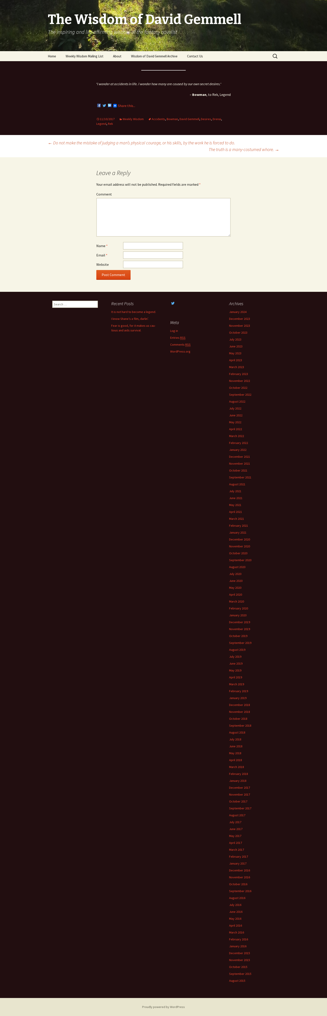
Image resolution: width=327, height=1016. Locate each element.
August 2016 (237, 898)
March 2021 (236, 519)
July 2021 (235, 491)
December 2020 (239, 539)
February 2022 (238, 443)
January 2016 (237, 946)
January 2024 (237, 312)
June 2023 (235, 346)
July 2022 (235, 408)
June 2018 (235, 746)
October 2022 (238, 388)
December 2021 (239, 457)
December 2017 (239, 788)
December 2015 (239, 953)
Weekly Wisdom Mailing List (84, 56)
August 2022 (237, 401)
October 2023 (238, 333)
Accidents (158, 119)
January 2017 (237, 863)
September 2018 (240, 726)
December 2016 (239, 870)
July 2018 (235, 739)
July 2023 (235, 339)
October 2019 (238, 636)
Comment (104, 194)
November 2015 (239, 960)
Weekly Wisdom (133, 119)
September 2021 (240, 477)
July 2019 (235, 657)
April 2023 (235, 360)
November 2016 (239, 877)
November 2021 (239, 464)
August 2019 (237, 650)
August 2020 (237, 567)
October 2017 (238, 801)
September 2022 (240, 395)
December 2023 (239, 319)
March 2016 (236, 932)
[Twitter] (104, 106)
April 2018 (235, 760)
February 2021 (238, 526)
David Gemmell (189, 119)
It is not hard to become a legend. (133, 312)
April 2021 (235, 512)
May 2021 (235, 505)
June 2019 (235, 663)
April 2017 (235, 843)
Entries (178, 338)
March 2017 (236, 850)
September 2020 (240, 560)
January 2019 (237, 698)
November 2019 (239, 629)
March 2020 (236, 601)
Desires (206, 119)
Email (101, 255)
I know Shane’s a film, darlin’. (130, 319)
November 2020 (239, 546)
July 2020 (235, 574)
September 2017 (240, 808)
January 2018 (237, 781)
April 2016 (235, 925)
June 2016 (235, 912)
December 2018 (239, 705)
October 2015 (238, 967)
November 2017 (239, 794)
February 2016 (238, 939)
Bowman (172, 119)
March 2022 (236, 436)
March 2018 (236, 767)
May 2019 (235, 670)
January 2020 (237, 615)
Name (102, 246)
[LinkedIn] (109, 106)
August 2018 (237, 732)
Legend (101, 124)
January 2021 (237, 532)
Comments (180, 345)
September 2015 (240, 974)
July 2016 (235, 905)
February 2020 (238, 608)
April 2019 (235, 677)
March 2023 (236, 367)
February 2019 (238, 691)
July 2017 (235, 822)
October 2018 (238, 719)
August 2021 (237, 484)
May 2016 (235, 919)
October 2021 (238, 470)
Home (52, 56)
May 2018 (235, 753)
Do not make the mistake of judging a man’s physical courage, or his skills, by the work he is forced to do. (141, 142)
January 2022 (237, 450)
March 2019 (236, 684)
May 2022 (235, 422)
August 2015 (237, 981)
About (117, 56)
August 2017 (237, 815)
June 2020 (235, 581)
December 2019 (239, 622)
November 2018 (239, 712)
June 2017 (235, 829)
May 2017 (235, 836)
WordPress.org (180, 351)
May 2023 (235, 353)
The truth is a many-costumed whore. (244, 149)
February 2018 (238, 774)
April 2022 (235, 429)
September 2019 (240, 643)
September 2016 (240, 891)
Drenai (217, 119)
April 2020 (235, 595)
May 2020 (235, 588)
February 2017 (238, 857)
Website (102, 264)
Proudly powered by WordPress (163, 1007)
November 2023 (239, 326)
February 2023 (238, 374)
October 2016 (238, 884)
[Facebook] (99, 106)
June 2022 (235, 415)
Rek (110, 124)
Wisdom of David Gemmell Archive (154, 56)
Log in (174, 331)
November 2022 (239, 381)
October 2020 (238, 553)
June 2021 (235, 498)
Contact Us (195, 56)
